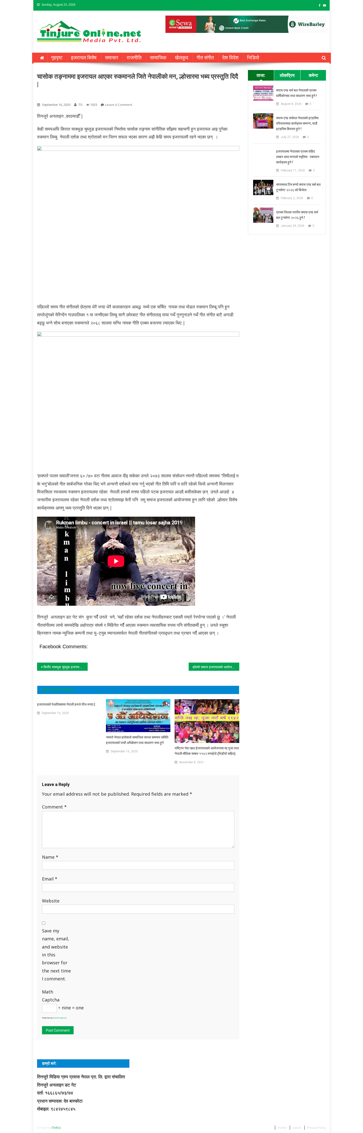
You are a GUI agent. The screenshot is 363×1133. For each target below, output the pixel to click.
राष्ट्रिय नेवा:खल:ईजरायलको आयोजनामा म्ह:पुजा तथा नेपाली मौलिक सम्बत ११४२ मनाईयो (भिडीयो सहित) (207, 751)
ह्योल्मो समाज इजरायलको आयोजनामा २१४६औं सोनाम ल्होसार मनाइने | (216, 667)
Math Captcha (51, 996)
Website (51, 901)
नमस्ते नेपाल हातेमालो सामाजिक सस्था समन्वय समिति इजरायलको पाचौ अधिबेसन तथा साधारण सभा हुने (137, 740)
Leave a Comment (118, 104)
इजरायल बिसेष (84, 58)
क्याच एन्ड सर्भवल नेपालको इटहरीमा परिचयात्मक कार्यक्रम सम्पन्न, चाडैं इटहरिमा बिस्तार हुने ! (297, 123)
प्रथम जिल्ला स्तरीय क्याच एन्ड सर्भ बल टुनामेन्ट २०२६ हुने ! (297, 215)
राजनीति (134, 58)
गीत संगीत (205, 58)
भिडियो (253, 58)
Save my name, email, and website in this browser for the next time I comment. (56, 955)
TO (80, 105)
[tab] (261, 75)
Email (49, 879)
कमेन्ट (313, 75)
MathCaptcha (60, 1017)
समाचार (111, 58)
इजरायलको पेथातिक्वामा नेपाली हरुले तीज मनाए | (66, 704)
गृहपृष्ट (56, 58)
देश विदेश (230, 58)
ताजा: (261, 75)
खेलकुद (181, 58)
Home (282, 1128)
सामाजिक (158, 58)
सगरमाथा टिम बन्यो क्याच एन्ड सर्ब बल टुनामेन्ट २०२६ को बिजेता (298, 187)
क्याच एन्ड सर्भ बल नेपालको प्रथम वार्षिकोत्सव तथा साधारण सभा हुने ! (296, 93)
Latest (297, 1128)
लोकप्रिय (287, 75)
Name (50, 857)
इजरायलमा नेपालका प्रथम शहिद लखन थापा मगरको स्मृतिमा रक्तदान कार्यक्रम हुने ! (297, 156)
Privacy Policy (316, 1128)
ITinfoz (56, 1128)
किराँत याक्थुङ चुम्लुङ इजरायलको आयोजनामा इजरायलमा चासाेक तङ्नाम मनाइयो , (65, 667)
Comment (54, 807)
